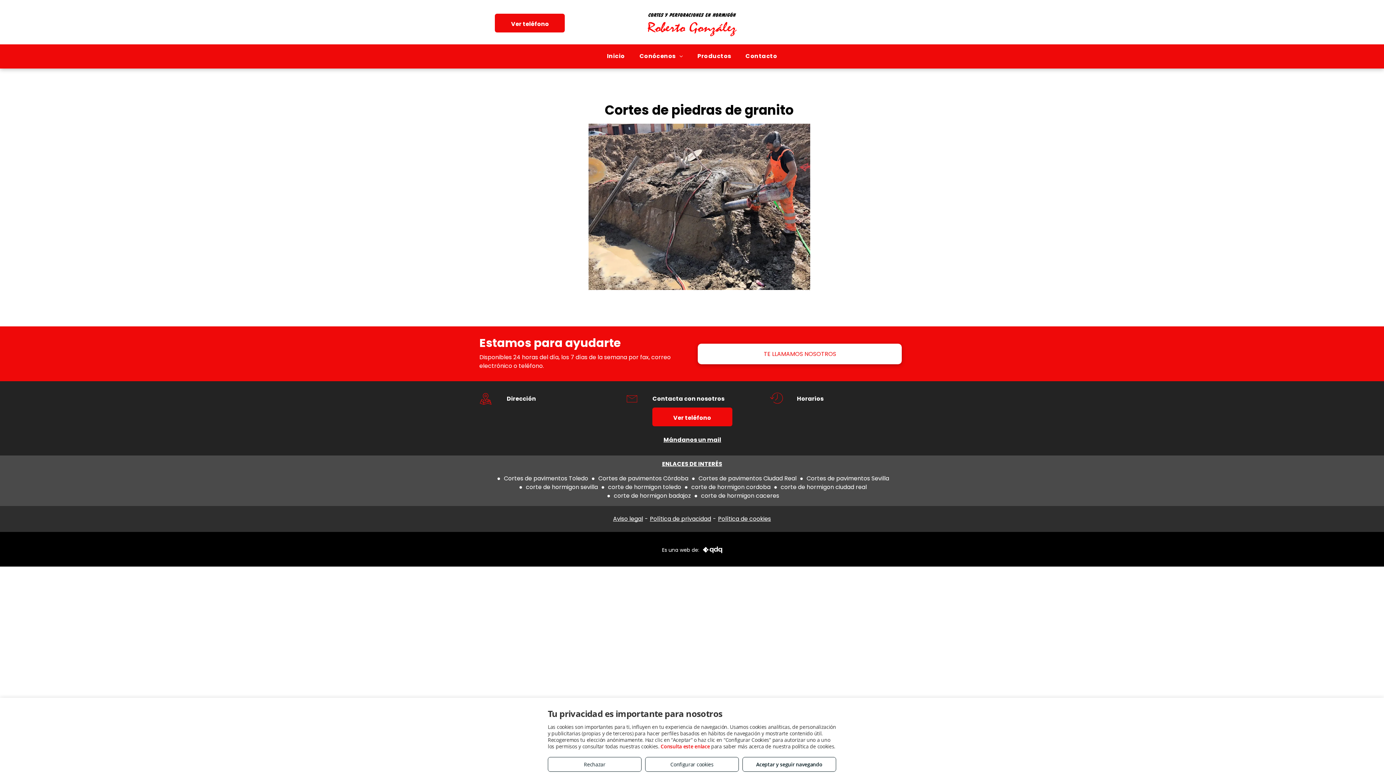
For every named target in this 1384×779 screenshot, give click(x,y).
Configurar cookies (692, 764)
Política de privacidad (680, 519)
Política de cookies (744, 519)
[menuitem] (616, 56)
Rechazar (595, 764)
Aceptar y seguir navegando (789, 764)
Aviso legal (628, 519)
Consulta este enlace (685, 746)
